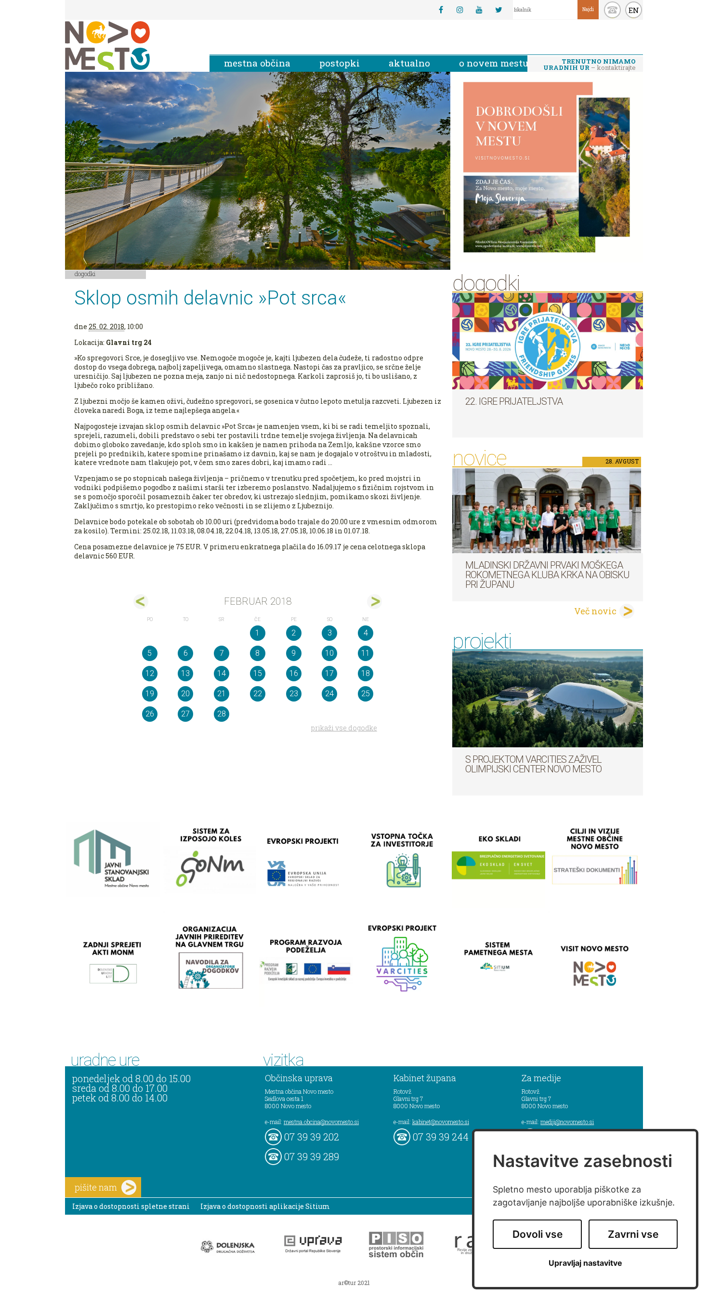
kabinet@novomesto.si (440, 1122)
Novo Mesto (130, 45)
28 (221, 713)
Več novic (595, 611)
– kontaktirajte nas (589, 65)
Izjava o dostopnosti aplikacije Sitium (265, 1206)
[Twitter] (498, 9)
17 (329, 673)
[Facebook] (440, 9)
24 (329, 693)
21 (221, 693)
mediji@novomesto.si (567, 1122)
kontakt (612, 9)
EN (634, 10)
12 (149, 673)
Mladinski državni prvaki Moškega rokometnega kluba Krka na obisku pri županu (547, 574)
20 (185, 693)
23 (293, 693)
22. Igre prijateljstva (514, 401)
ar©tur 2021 (354, 1282)
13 (185, 673)
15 (257, 673)
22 (257, 693)
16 (293, 673)
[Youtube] (479, 9)
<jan (140, 601)
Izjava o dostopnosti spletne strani (131, 1206)
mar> (374, 601)
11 (365, 653)
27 (185, 713)
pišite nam (96, 1187)
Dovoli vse (537, 1234)
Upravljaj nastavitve (585, 1263)
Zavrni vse (633, 1234)
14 (221, 673)
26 (149, 713)
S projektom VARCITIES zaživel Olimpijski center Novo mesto (533, 764)
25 (365, 693)
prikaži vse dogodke (344, 727)
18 (365, 673)
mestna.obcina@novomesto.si (321, 1122)
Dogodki (85, 273)
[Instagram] (460, 9)
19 (149, 693)
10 (329, 653)
